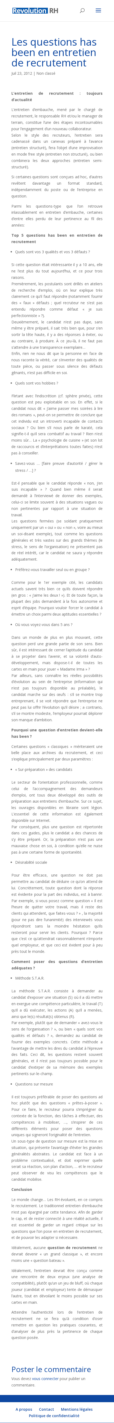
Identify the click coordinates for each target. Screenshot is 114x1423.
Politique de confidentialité (54, 1415)
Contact (46, 1409)
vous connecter (45, 1378)
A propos (24, 1409)
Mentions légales (77, 1409)
